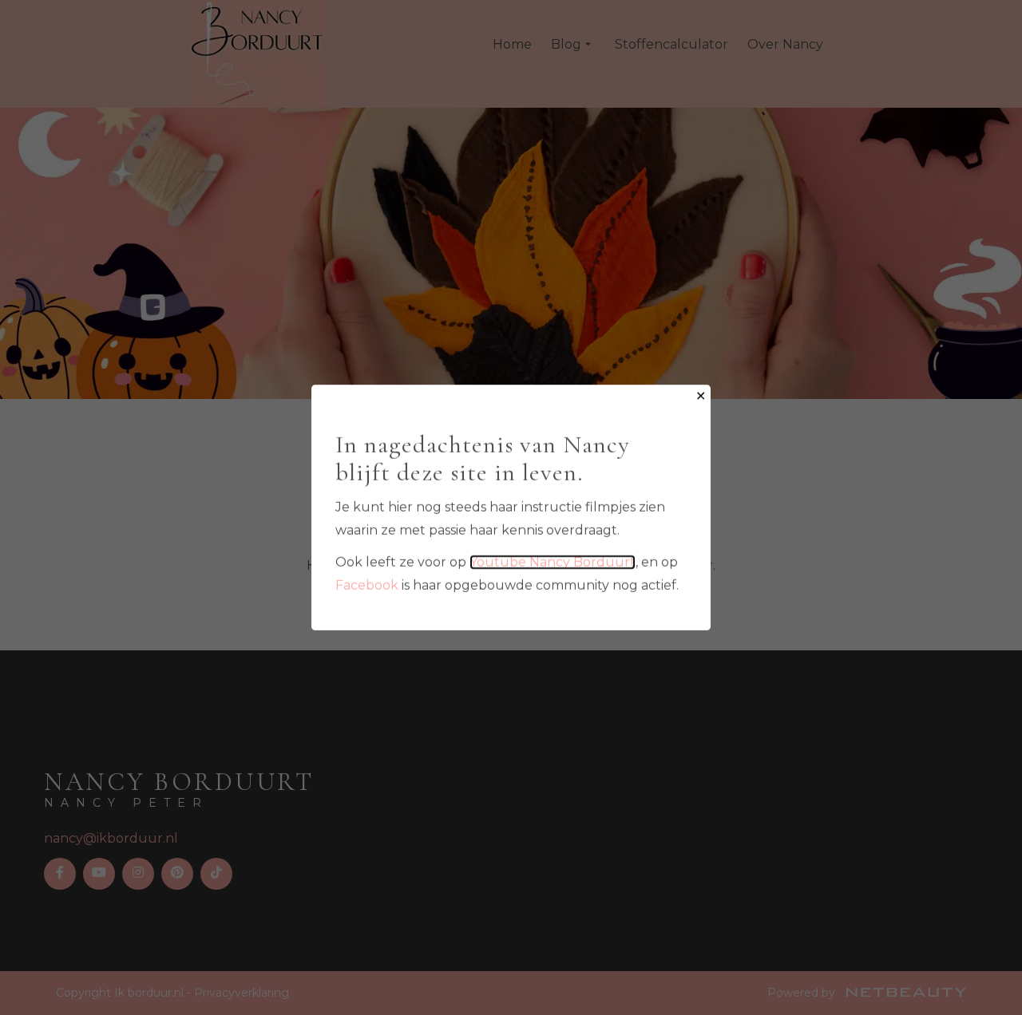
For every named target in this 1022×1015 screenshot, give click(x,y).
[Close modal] (701, 397)
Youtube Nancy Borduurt (552, 562)
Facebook (366, 585)
